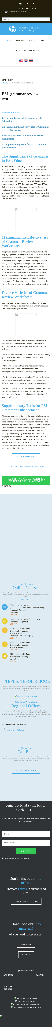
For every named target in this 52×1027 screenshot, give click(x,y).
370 (4, 621)
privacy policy (26, 858)
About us (8, 975)
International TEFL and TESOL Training (29, 29)
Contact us (34, 51)
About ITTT (21, 41)
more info (25, 599)
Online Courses (26, 586)
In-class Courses (8, 988)
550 (4, 607)
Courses (33, 41)
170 (4, 644)
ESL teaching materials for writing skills (26, 467)
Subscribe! (26, 851)
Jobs (43, 41)
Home (9, 41)
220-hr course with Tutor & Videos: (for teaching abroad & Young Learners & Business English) (21, 633)
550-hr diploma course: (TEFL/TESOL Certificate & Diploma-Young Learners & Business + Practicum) (27, 610)
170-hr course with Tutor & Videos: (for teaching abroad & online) (20, 646)
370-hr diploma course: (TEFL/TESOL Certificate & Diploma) (25, 621)
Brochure (26, 944)
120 (4, 656)
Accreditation (19, 51)
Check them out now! (26, 901)
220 (4, 630)
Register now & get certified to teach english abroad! (26, 480)
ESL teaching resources (26, 456)
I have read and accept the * (18, 858)
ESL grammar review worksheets (20, 96)
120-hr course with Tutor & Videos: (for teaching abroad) (20, 657)
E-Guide (26, 955)
